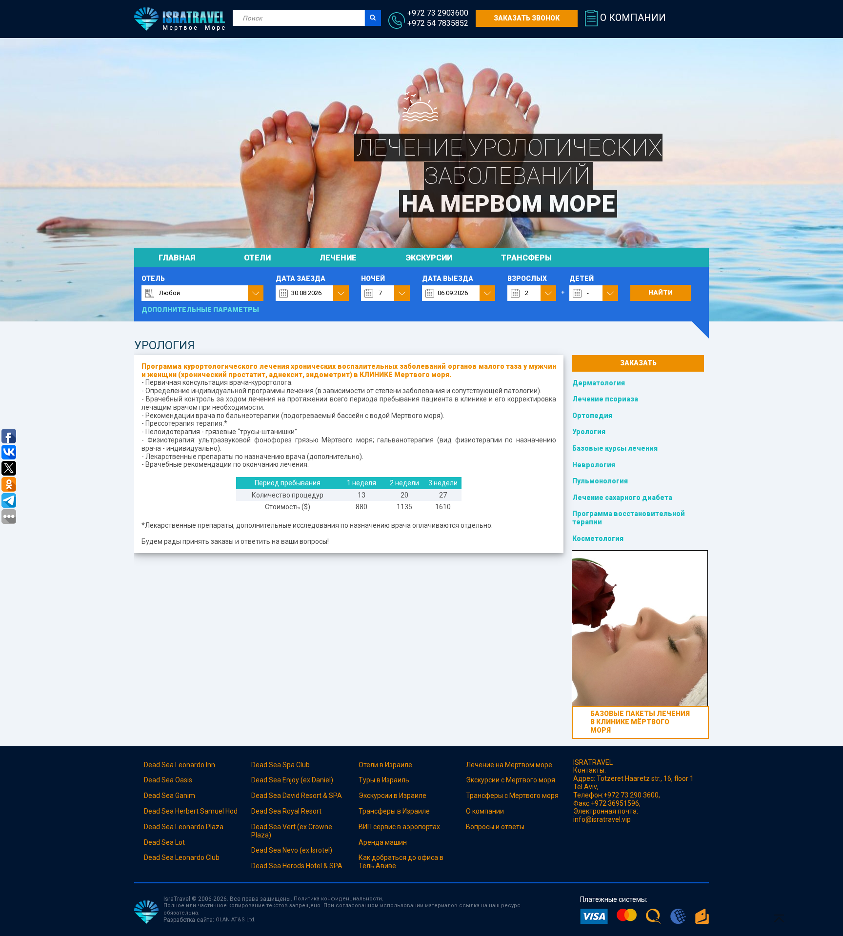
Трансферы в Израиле (394, 811)
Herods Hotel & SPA (312, 866)
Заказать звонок (527, 18)
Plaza (213, 827)
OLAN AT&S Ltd (235, 919)
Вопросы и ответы (495, 827)
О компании (633, 17)
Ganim (185, 795)
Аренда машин (383, 842)
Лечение (338, 257)
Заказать (638, 363)
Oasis (183, 780)
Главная (177, 257)
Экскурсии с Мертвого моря (510, 780)
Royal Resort (301, 811)
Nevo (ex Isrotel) (307, 850)
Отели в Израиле (386, 765)
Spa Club (296, 765)
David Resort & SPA (312, 795)
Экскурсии (428, 257)
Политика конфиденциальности (338, 899)
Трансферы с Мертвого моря (512, 795)
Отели (257, 257)
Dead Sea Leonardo (174, 827)
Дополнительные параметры (200, 310)
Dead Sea (159, 780)
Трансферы (526, 257)
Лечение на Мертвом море (509, 765)
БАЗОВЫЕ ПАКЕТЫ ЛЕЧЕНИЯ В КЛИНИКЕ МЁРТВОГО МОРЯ (640, 722)
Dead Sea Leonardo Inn (179, 765)
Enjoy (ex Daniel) (307, 780)
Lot (180, 842)
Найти (660, 292)
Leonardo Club (197, 857)
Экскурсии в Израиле (392, 795)
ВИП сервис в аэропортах (399, 827)
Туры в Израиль (384, 780)
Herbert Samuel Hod (206, 811)
